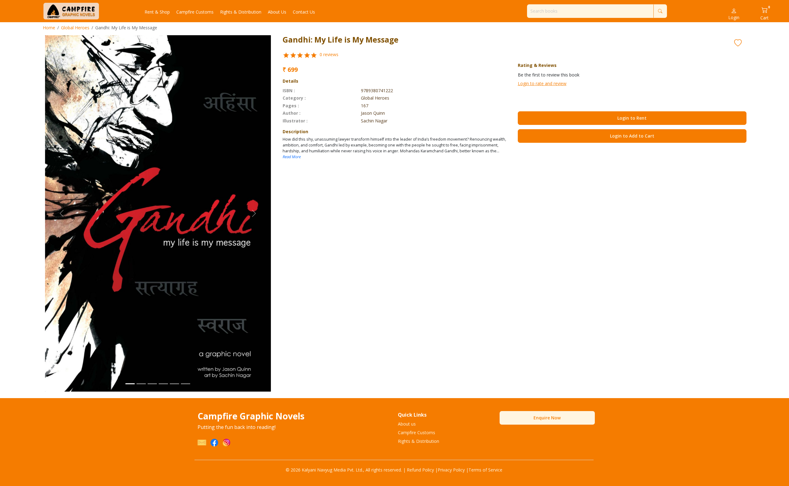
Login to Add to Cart (632, 136)
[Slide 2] (141, 383)
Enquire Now (547, 418)
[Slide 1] (130, 383)
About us (407, 424)
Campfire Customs (416, 432)
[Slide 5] (174, 383)
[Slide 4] (163, 383)
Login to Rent (632, 118)
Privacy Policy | (453, 470)
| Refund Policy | (420, 470)
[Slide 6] (185, 383)
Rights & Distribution (418, 441)
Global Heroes (75, 28)
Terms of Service (485, 470)
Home (49, 28)
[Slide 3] (152, 383)
